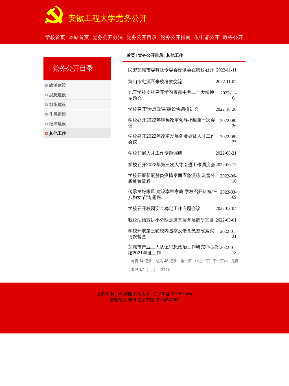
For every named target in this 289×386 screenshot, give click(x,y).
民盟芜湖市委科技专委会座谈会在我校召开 (171, 70)
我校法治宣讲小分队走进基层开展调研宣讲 (171, 220)
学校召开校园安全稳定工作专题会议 (164, 208)
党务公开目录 (150, 55)
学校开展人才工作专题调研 (155, 153)
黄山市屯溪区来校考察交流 (155, 81)
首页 (131, 55)
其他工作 (174, 55)
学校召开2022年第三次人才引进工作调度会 (171, 164)
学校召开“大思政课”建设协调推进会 (163, 109)
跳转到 (166, 269)
